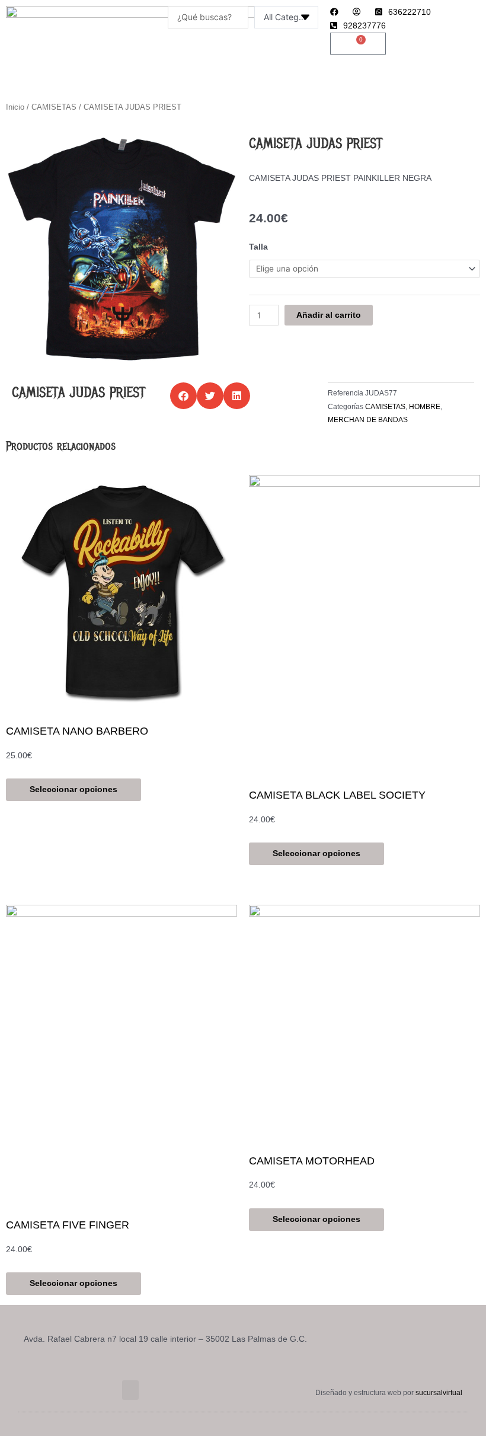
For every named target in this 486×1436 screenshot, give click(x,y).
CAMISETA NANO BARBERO (77, 731)
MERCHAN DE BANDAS (368, 420)
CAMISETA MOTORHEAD (312, 1160)
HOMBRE (424, 407)
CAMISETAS (53, 107)
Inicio (15, 107)
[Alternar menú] (243, 83)
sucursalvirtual (438, 1393)
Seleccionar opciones (73, 789)
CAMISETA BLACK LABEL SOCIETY (337, 795)
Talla (258, 246)
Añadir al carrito (328, 315)
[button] (183, 395)
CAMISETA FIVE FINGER (67, 1224)
